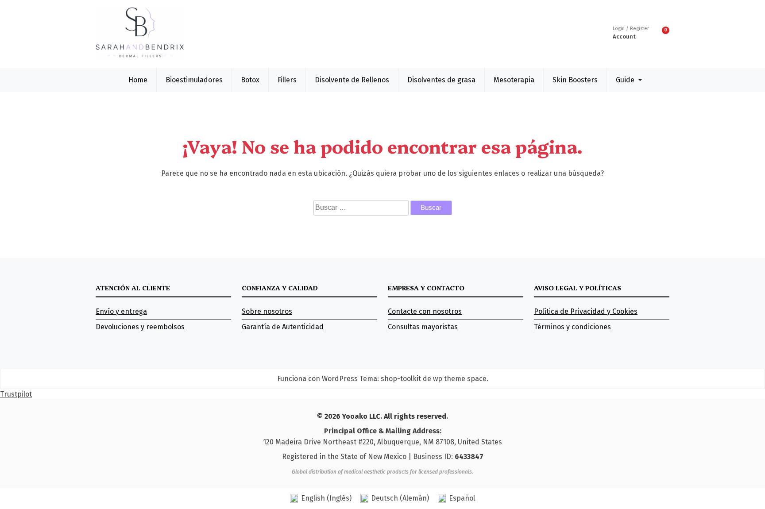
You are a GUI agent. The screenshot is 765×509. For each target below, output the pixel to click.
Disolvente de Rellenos (352, 80)
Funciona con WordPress (317, 378)
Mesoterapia (514, 80)
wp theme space (460, 378)
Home (137, 80)
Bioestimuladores (194, 80)
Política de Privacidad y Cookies (586, 311)
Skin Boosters (575, 80)
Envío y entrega (121, 311)
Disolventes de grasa (441, 80)
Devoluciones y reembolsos (140, 327)
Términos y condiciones (572, 327)
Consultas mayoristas (423, 327)
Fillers (287, 80)
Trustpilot (16, 394)
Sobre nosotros (267, 311)
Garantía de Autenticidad (283, 327)
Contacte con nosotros (425, 311)
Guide (625, 80)
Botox (250, 80)
